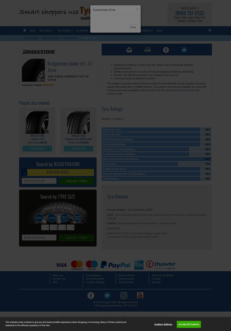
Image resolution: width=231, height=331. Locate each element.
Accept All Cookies (189, 324)
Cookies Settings (163, 324)
